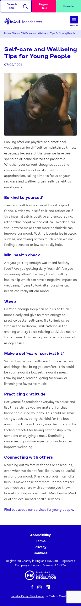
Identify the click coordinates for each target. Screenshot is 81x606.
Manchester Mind (25, 21)
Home (7, 33)
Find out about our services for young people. (39, 510)
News (16, 33)
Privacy (40, 547)
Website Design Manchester (27, 596)
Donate (68, 6)
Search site (12, 6)
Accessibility (40, 535)
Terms (40, 541)
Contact (40, 553)
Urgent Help (44, 6)
